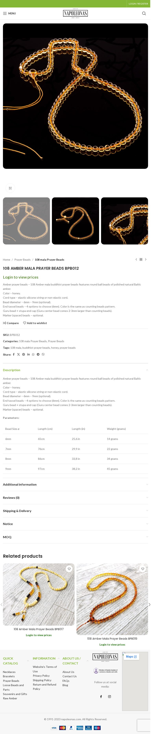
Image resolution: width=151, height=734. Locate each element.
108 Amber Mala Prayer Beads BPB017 (39, 629)
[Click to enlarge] (10, 188)
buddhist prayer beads (36, 347)
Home (6, 259)
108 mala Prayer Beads (49, 259)
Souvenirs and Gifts (15, 694)
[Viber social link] (43, 354)
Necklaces (9, 672)
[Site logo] (75, 13)
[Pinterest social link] (23, 354)
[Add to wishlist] (69, 568)
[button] (7, 109)
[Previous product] (136, 259)
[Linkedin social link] (28, 354)
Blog (65, 685)
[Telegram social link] (38, 354)
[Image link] (105, 670)
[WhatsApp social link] (33, 354)
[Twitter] (109, 697)
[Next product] (145, 259)
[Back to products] (141, 259)
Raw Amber (10, 698)
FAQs (66, 680)
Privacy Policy (41, 675)
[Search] (144, 13)
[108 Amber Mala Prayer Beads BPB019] (112, 599)
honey (55, 347)
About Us (68, 672)
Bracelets (9, 676)
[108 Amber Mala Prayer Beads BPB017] (39, 594)
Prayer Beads (22, 259)
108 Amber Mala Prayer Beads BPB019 (112, 639)
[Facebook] (101, 697)
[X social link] (18, 354)
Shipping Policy (42, 680)
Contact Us (70, 676)
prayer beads (68, 347)
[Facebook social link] (13, 354)
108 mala (15, 347)
